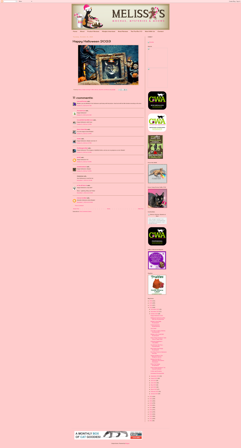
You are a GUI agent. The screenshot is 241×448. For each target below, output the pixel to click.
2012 (150, 418)
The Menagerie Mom (82, 148)
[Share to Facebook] (125, 90)
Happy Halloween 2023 (157, 315)
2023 (150, 307)
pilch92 (79, 157)
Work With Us (150, 31)
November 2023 (155, 311)
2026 (150, 301)
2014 (150, 414)
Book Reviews (123, 31)
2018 (150, 405)
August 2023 (154, 378)
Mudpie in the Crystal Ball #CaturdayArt (157, 335)
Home (75, 31)
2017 (150, 407)
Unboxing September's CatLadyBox (156, 342)
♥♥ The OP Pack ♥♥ (82, 185)
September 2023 (155, 376)
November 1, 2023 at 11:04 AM (85, 193)
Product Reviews (93, 31)
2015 (150, 412)
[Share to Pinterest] (126, 90)
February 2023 (155, 391)
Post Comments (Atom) (85, 211)
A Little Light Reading (156, 371)
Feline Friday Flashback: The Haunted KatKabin (158, 368)
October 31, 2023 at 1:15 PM (84, 124)
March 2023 (154, 389)
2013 (150, 416)
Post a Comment (79, 205)
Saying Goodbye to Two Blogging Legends (157, 356)
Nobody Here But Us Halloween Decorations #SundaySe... (157, 361)
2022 (150, 396)
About (82, 31)
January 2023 (154, 393)
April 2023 (153, 387)
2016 (150, 409)
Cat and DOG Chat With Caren (85, 120)
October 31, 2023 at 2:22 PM (84, 152)
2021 (150, 398)
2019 (150, 403)
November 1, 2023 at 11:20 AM (85, 202)
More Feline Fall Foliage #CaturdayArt (157, 349)
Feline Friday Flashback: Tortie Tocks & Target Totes (158, 338)
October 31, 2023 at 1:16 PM (84, 133)
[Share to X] (123, 90)
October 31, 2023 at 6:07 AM (84, 105)
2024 (150, 305)
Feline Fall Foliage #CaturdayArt (155, 364)
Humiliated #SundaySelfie (157, 373)
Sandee (79, 138)
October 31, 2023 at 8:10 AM (84, 115)
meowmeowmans (81, 166)
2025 (150, 303)
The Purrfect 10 (136, 31)
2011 (150, 420)
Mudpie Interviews (108, 31)
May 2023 (153, 385)
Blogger (127, 443)
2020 (150, 401)
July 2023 (153, 380)
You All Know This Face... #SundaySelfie (157, 345)
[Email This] (119, 90)
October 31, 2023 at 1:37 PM (84, 143)
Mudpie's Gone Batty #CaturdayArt (156, 322)
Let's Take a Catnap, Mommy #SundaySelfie (158, 331)
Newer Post (76, 208)
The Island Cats (81, 110)
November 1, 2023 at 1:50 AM (84, 180)
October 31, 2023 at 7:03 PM (84, 161)
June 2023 (154, 382)
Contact (161, 31)
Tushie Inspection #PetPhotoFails (155, 325)
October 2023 (154, 313)
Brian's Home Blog (82, 129)
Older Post (140, 208)
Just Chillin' (153, 328)
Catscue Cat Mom (82, 198)
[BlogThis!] (121, 90)
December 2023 (155, 309)
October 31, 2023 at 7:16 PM (84, 171)
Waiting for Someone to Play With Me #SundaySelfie (158, 318)
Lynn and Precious (82, 101)
